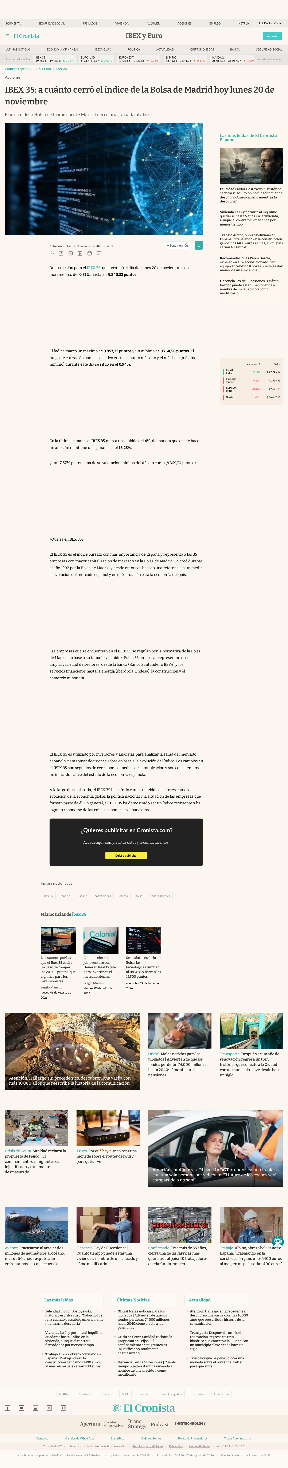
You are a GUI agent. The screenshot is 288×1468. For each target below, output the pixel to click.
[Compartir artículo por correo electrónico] (89, 253)
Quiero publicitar (131, 855)
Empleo (215, 23)
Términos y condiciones (148, 1446)
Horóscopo (221, 1394)
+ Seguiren (179, 246)
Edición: (268, 23)
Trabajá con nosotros (238, 1438)
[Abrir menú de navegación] (7, 36)
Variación (252, 364)
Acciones (184, 23)
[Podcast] (160, 1424)
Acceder (272, 36)
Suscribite (117, 1438)
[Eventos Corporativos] (114, 1424)
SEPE (125, 1394)
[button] (278, 1242)
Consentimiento (199, 1446)
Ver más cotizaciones (269, 59)
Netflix (243, 23)
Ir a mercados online (18, 59)
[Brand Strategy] (137, 1424)
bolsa (138, 896)
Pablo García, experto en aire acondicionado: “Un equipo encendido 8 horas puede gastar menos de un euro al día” (251, 264)
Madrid (65, 896)
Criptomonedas (202, 49)
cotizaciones (103, 896)
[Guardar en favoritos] (199, 245)
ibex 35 (61, 69)
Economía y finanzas (63, 49)
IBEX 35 (93, 267)
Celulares (85, 1394)
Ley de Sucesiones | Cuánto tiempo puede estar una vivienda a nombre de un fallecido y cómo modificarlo (249, 287)
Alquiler (153, 23)
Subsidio (198, 1394)
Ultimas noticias (18, 49)
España (82, 896)
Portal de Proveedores (192, 1438)
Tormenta (13, 23)
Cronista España (16, 69)
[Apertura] (90, 1424)
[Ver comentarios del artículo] (99, 253)
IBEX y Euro (42, 69)
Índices (123, 896)
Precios (144, 1394)
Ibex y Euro (103, 49)
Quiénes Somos (151, 1438)
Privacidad (176, 1446)
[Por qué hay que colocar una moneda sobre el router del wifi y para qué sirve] (108, 1128)
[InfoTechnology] (190, 1425)
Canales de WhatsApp (79, 1438)
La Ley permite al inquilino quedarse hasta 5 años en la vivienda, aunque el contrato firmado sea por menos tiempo (249, 218)
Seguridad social (52, 23)
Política (134, 49)
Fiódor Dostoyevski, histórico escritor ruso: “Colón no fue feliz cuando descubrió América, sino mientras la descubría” (251, 195)
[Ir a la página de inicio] (26, 36)
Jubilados (90, 23)
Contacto (42, 1438)
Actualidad (165, 49)
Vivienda (122, 23)
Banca (235, 49)
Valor (277, 364)
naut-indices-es (160, 896)
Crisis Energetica (171, 1394)
